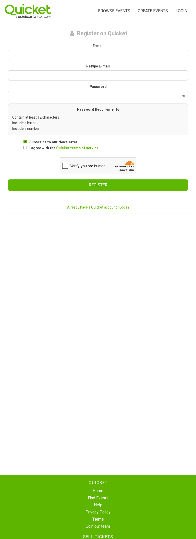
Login (181, 11)
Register (98, 185)
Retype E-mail (98, 66)
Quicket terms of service (77, 148)
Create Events (153, 11)
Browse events (114, 11)
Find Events (98, 498)
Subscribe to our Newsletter (53, 142)
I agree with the (64, 148)
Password (98, 86)
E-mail (98, 46)
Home (98, 491)
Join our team (98, 526)
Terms (98, 519)
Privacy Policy (98, 512)
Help (98, 505)
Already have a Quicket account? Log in (98, 207)
